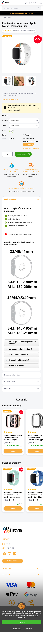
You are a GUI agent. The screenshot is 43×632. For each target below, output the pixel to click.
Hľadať (38, 8)
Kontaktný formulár (12, 561)
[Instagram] (9, 553)
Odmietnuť (28, 628)
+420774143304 (11, 548)
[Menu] (40, 2)
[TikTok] (14, 553)
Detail (13, 451)
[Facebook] (4, 553)
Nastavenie (17, 629)
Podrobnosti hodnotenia (28, 30)
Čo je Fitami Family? (14, 110)
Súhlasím (22, 622)
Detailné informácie (9, 99)
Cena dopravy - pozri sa (31, 148)
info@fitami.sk (11, 544)
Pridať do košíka (21, 154)
